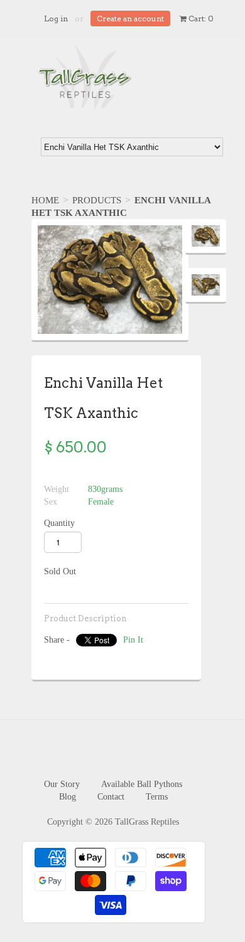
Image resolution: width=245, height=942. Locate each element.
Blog (67, 796)
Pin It (133, 640)
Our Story (62, 784)
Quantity (59, 523)
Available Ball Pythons (141, 784)
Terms (157, 796)
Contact (110, 796)
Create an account (130, 18)
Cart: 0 (200, 18)
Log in (56, 18)
